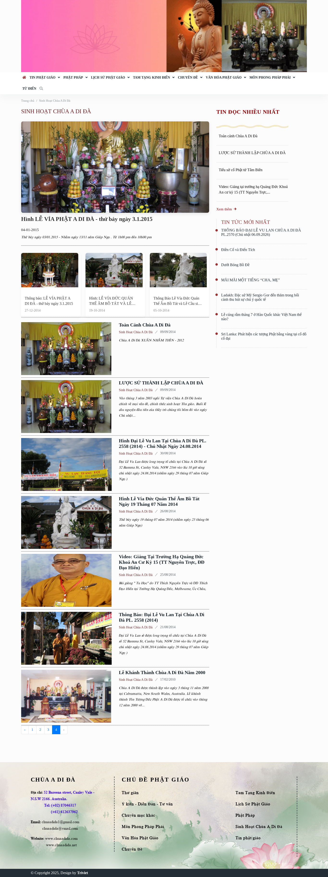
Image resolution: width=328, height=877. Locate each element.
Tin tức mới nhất (245, 222)
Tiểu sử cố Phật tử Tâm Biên (240, 170)
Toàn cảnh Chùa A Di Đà (144, 324)
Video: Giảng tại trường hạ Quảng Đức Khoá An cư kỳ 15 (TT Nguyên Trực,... (253, 189)
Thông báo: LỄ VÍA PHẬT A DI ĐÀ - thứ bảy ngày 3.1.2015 (49, 301)
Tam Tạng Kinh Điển (151, 77)
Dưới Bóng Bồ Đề (235, 265)
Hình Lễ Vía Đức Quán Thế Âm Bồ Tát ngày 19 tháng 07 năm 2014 (159, 501)
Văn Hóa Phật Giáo (224, 77)
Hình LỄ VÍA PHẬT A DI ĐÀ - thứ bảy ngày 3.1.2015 (86, 219)
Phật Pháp (73, 77)
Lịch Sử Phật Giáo (108, 77)
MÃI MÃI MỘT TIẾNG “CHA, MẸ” (250, 280)
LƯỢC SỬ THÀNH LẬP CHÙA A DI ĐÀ (161, 382)
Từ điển (29, 88)
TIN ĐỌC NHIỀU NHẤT (247, 112)
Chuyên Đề (188, 77)
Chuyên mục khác (138, 815)
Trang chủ (27, 100)
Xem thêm (224, 209)
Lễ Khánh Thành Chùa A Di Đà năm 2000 (162, 672)
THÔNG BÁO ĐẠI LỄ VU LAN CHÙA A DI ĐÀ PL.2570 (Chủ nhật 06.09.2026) (261, 232)
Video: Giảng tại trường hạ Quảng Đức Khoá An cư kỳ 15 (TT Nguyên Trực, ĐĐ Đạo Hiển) (161, 562)
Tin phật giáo (42, 77)
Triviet (82, 873)
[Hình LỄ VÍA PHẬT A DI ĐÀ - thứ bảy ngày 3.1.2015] (115, 167)
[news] (49, 271)
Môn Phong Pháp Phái (270, 77)
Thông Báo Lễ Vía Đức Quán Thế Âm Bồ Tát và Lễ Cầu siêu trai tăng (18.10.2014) (177, 301)
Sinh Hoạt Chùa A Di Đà (54, 100)
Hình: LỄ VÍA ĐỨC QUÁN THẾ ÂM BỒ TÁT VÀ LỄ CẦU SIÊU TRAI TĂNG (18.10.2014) (111, 301)
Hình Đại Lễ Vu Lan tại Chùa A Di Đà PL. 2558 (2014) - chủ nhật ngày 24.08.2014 (162, 443)
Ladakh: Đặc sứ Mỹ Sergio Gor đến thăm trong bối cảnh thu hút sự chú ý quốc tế (260, 297)
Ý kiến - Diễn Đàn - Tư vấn (147, 804)
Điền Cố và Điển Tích (238, 250)
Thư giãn (130, 793)
